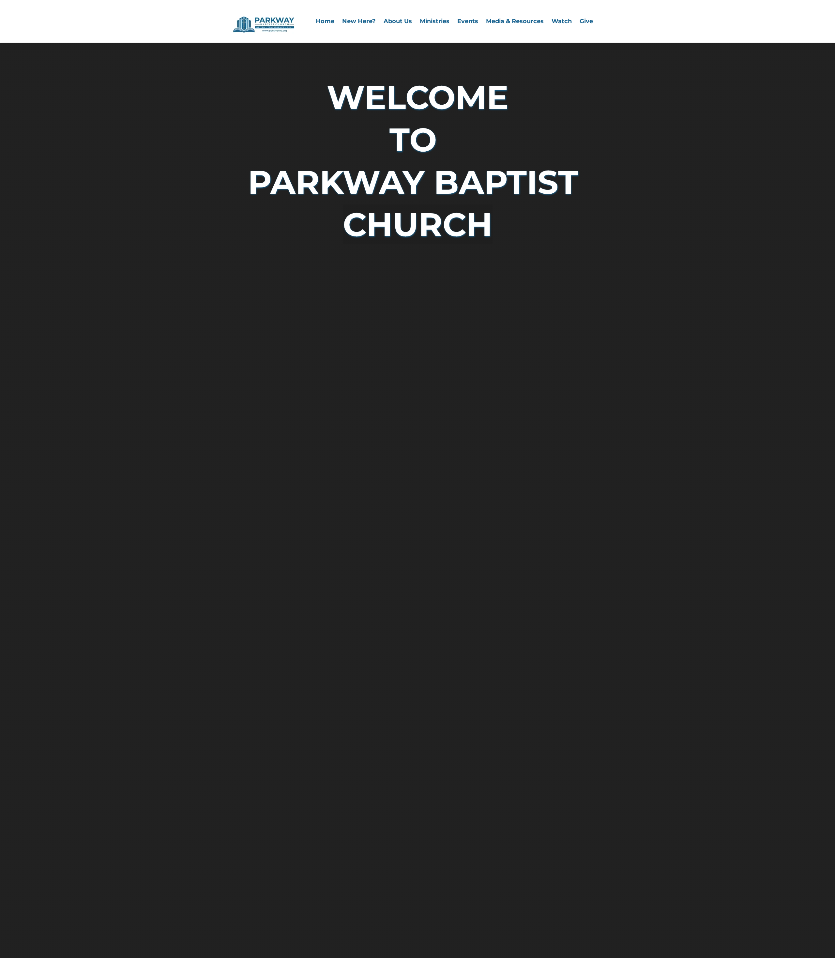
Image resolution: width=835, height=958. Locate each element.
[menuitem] (325, 21)
